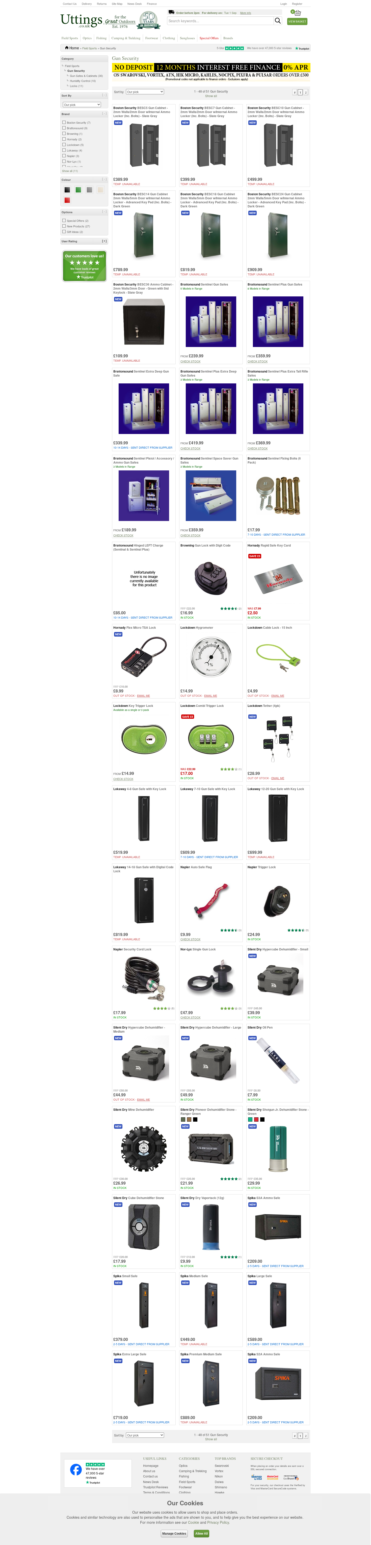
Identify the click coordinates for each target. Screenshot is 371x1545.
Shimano (221, 1487)
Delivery (87, 4)
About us (149, 1471)
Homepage (150, 1465)
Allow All (201, 1533)
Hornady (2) (74, 139)
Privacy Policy (218, 1522)
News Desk (134, 4)
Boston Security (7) (79, 122)
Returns (102, 4)
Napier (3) (73, 156)
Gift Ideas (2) (75, 232)
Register (297, 4)
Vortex (219, 1471)
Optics (87, 38)
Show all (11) (70, 171)
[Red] (256, 1119)
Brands (228, 38)
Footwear (151, 38)
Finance (152, 4)
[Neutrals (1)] (100, 189)
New (118, 122)
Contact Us (70, 4)
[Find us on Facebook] (76, 1474)
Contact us (150, 1476)
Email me (143, 695)
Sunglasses (187, 38)
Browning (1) (75, 134)
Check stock (190, 361)
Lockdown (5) (75, 145)
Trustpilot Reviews (155, 1487)
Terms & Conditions (156, 1492)
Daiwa (219, 1481)
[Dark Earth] (189, 1119)
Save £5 (254, 556)
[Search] (278, 20)
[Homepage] (110, 19)
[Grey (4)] (89, 189)
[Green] (250, 1119)
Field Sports (70, 38)
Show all (211, 96)
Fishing (101, 38)
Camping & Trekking (126, 38)
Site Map (117, 4)
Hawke (219, 1492)
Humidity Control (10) (83, 81)
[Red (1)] (67, 200)
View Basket (297, 21)
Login (283, 4)
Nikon (219, 1476)
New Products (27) (78, 226)
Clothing (169, 38)
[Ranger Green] (183, 1119)
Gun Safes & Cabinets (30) (86, 76)
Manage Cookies (174, 1533)
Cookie (193, 1522)
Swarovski (222, 1465)
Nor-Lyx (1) (74, 161)
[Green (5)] (78, 189)
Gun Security (76, 71)
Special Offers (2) (78, 221)
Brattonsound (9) (77, 128)
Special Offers (209, 38)
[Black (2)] (67, 189)
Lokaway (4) (74, 150)
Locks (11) (76, 86)
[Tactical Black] (195, 1119)
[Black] (262, 1119)
